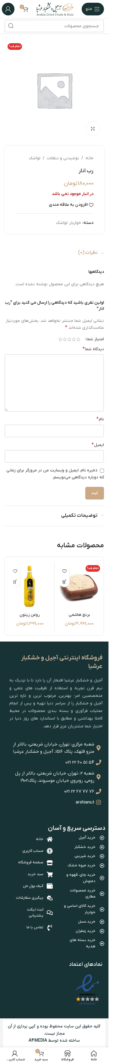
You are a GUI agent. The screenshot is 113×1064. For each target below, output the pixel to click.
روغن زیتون (30, 615)
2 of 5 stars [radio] (73, 339)
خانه (89, 158)
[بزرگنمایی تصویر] (92, 128)
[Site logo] (55, 9)
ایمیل (98, 445)
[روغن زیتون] (30, 586)
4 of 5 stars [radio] (64, 339)
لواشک (34, 158)
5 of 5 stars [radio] (60, 339)
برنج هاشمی (79, 615)
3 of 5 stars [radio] (69, 339)
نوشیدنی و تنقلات (63, 158)
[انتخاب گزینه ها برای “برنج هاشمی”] (64, 582)
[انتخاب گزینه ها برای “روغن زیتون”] (15, 582)
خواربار (75, 223)
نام (100, 419)
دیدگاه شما (93, 349)
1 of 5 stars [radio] (78, 339)
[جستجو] (11, 26)
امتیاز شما (95, 339)
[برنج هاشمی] (79, 586)
